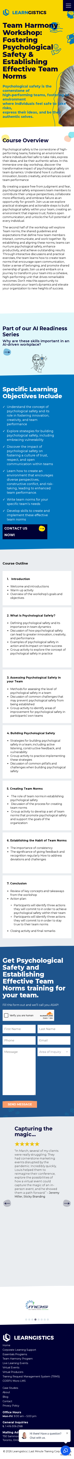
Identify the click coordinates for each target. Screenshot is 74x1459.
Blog (5, 1396)
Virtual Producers (13, 1372)
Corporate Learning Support (19, 1349)
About (6, 1392)
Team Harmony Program (18, 1358)
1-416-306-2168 (14, 1426)
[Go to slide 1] (26, 1319)
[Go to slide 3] (32, 1319)
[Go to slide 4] (35, 1319)
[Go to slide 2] (29, 1319)
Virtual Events (11, 1367)
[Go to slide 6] (42, 1319)
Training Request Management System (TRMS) (31, 1376)
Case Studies (10, 1388)
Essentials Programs (15, 1354)
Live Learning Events (15, 1363)
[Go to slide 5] (39, 1319)
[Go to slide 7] (45, 1319)
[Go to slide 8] (48, 1319)
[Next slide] (66, 1203)
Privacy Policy (11, 1405)
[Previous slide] (7, 1203)
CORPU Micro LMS (14, 1380)
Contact (7, 1401)
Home (6, 1345)
